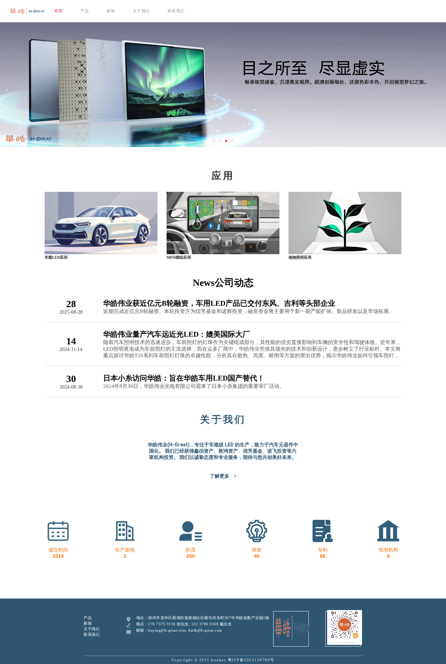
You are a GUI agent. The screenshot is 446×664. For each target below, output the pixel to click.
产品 (84, 11)
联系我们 (176, 11)
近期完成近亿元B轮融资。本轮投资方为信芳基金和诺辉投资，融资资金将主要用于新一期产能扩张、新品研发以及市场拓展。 (248, 311)
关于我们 (141, 11)
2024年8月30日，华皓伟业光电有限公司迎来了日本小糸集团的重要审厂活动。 (194, 386)
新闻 (111, 11)
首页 (58, 11)
